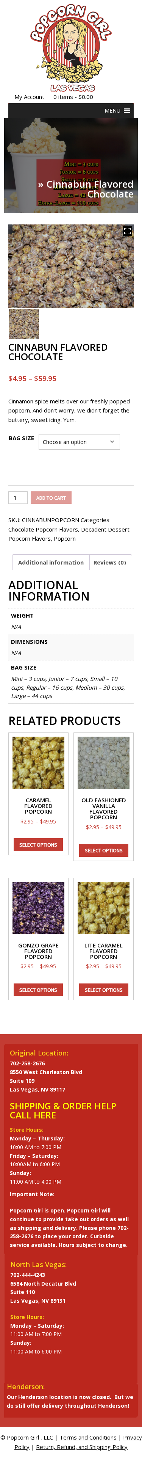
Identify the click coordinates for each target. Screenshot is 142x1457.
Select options (38, 844)
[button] (112, 110)
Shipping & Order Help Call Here (63, 1110)
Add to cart (51, 497)
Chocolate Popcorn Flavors (43, 529)
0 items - (73, 96)
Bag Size (21, 438)
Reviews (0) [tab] (110, 562)
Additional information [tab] (51, 562)
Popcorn (65, 538)
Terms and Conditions (88, 1437)
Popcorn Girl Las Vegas (71, 48)
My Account (29, 96)
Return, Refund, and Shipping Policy (82, 1447)
